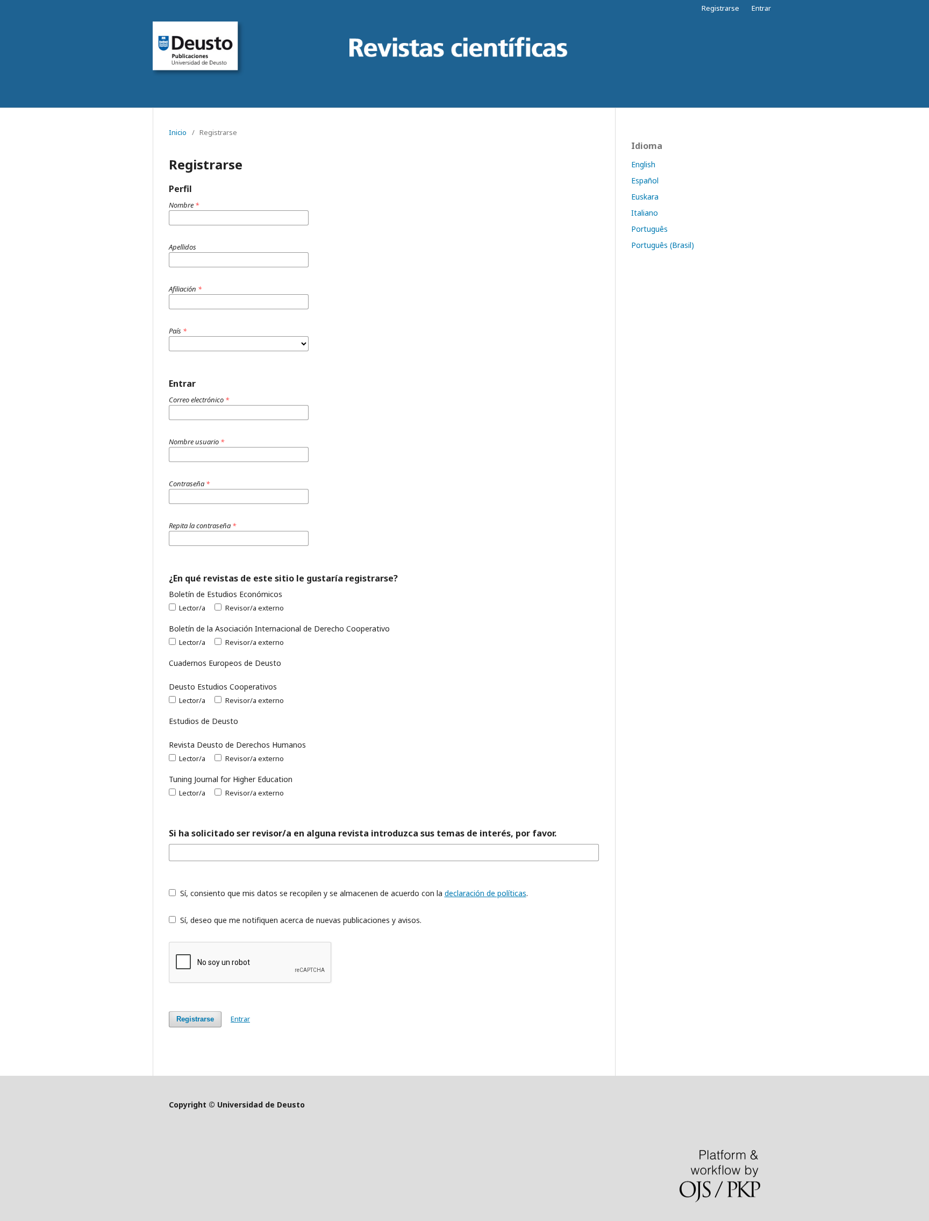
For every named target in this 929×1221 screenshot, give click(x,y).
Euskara (645, 196)
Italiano (644, 213)
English (643, 164)
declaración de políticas (485, 893)
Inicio (178, 132)
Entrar (761, 8)
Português (649, 229)
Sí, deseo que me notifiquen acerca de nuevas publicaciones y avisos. (299, 920)
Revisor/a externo (253, 608)
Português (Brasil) (662, 245)
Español (645, 180)
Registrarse (720, 8)
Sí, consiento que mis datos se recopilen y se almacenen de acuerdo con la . (353, 893)
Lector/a (191, 608)
